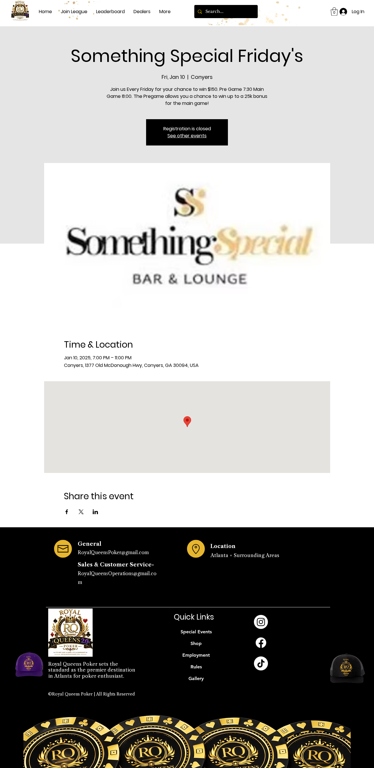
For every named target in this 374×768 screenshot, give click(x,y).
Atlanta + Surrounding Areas (244, 555)
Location (223, 546)
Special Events (196, 631)
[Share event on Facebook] (67, 511)
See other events (187, 135)
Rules (196, 667)
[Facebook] (261, 643)
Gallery (196, 678)
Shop (196, 643)
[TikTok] (261, 663)
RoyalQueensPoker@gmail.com (113, 552)
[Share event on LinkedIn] (95, 511)
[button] (334, 11)
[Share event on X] (81, 511)
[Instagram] (261, 622)
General (89, 544)
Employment (196, 655)
